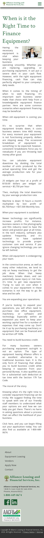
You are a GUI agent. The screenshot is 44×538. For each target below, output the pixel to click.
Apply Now (10, 465)
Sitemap (40, 532)
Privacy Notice (29, 532)
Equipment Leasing (15, 456)
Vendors (9, 460)
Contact (9, 469)
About (8, 452)
